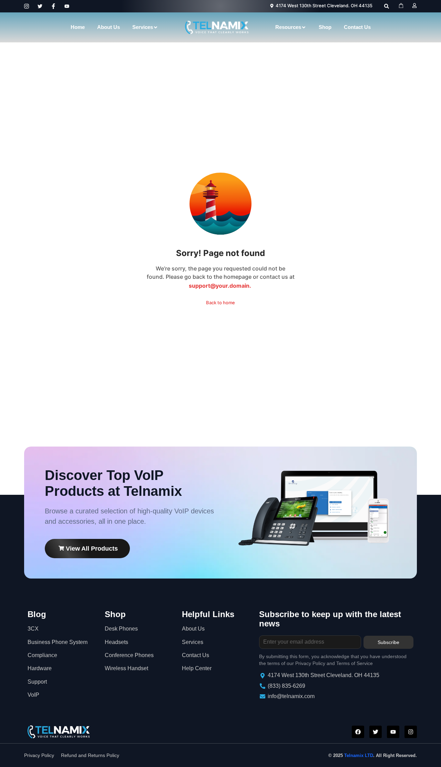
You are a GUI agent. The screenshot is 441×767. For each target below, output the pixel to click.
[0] (402, 5)
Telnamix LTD (358, 755)
